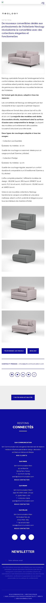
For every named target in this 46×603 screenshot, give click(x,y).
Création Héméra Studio (24, 598)
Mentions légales (31, 594)
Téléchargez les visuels (14, 351)
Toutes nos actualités (23, 397)
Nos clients (22, 455)
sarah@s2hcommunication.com (23, 476)
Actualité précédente (4, 397)
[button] (23, 58)
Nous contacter (21, 480)
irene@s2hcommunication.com (23, 525)
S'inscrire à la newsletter (23, 565)
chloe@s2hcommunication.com (31, 364)
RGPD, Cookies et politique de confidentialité (20, 596)
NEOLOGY (33, 351)
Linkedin (15, 537)
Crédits (40, 596)
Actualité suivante (41, 397)
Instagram (31, 537)
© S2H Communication (16, 594)
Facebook (23, 537)
